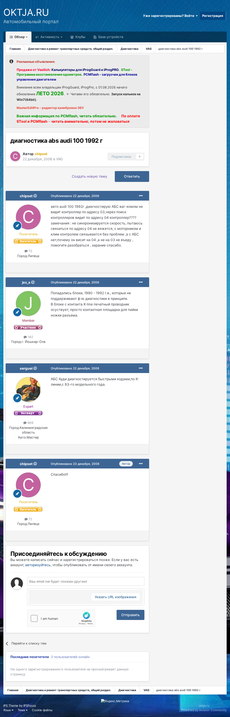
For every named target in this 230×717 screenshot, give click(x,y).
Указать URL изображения (115, 597)
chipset (26, 196)
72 (30, 251)
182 (30, 337)
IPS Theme (10, 705)
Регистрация (212, 16)
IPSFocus (29, 705)
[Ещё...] (140, 196)
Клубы (80, 37)
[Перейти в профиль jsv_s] (28, 303)
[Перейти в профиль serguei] (28, 389)
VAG (59, 159)
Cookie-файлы (42, 710)
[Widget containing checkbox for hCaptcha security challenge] (61, 618)
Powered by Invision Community (204, 710)
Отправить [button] (130, 615)
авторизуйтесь (38, 565)
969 (30, 423)
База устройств (110, 37)
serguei (26, 368)
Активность (49, 37)
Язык (7, 710)
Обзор (19, 37)
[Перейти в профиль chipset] (15, 156)
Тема (22, 710)
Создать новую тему (89, 176)
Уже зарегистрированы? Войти (169, 16)
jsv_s (26, 282)
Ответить (132, 176)
